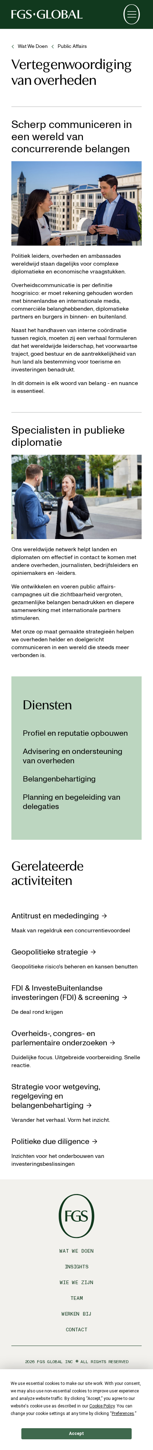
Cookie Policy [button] (102, 1406)
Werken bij (76, 1314)
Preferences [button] (123, 1413)
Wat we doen (33, 46)
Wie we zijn (76, 1282)
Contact (77, 1330)
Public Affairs (72, 46)
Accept (76, 1433)
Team (76, 1298)
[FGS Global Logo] (47, 14)
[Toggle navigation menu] (132, 14)
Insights (77, 1267)
